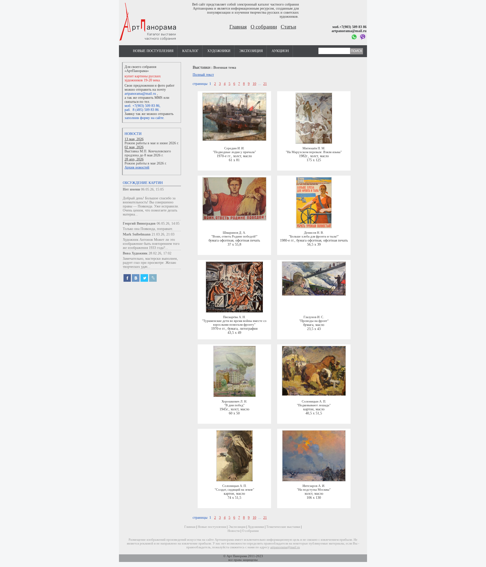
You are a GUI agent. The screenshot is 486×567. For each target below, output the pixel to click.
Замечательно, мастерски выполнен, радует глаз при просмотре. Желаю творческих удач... (150, 263)
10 (254, 84)
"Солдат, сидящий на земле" (234, 489)
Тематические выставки (283, 527)
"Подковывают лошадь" (314, 405)
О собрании (264, 27)
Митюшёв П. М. (313, 148)
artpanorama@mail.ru (140, 94)
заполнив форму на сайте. (145, 118)
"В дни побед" (234, 405)
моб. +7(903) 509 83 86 (142, 106)
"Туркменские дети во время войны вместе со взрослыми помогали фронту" (234, 322)
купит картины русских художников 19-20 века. (143, 78)
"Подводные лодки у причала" (234, 152)
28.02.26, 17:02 (160, 253)
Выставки (201, 67)
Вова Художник (135, 253)
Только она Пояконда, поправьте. (148, 229)
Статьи (288, 27)
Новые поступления (153, 51)
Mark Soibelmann (137, 234)
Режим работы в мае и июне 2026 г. (152, 143)
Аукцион (280, 51)
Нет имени (131, 189)
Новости (133, 134)
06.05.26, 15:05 (152, 189)
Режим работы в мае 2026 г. (146, 163)
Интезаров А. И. (313, 486)
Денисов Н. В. (314, 232)
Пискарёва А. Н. (234, 317)
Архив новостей (137, 167)
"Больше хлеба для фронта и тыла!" (314, 236)
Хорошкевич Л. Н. (234, 401)
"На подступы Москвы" (314, 489)
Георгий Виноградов (139, 223)
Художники (218, 51)
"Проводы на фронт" (314, 321)
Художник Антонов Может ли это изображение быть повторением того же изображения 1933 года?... (151, 244)
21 (265, 84)
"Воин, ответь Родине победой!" (234, 236)
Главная (238, 27)
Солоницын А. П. (314, 401)
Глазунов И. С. (313, 317)
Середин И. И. (234, 148)
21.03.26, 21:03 (163, 234)
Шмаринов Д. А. (234, 232)
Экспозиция (251, 51)
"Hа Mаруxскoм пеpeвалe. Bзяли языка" (314, 152)
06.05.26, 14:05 (168, 223)
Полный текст (203, 75)
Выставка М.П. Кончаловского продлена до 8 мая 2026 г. (148, 153)
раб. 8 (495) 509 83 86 (142, 110)
